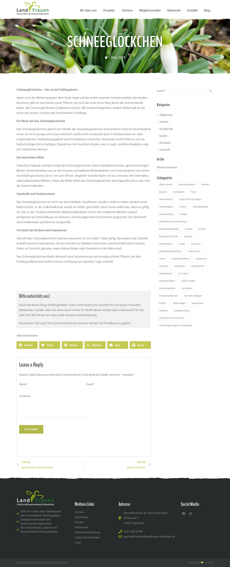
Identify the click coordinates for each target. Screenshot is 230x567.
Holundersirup (166, 214)
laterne (188, 236)
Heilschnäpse (166, 206)
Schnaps (163, 266)
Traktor (162, 303)
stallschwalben (167, 281)
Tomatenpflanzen (168, 295)
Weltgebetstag (181, 310)
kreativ (202, 229)
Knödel (188, 229)
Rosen (162, 258)
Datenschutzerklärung (87, 532)
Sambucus (201, 258)
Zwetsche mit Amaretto (171, 318)
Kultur (163, 136)
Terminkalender (167, 288)
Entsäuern (178, 192)
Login (78, 542)
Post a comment (31, 429)
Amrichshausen (187, 184)
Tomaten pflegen (193, 295)
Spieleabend (165, 273)
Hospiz (183, 214)
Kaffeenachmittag (169, 229)
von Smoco (208, 563)
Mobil (182, 243)
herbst (182, 206)
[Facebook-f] (184, 514)
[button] (27, 345)
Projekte (109, 10)
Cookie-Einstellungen (87, 537)
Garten (163, 122)
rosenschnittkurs (180, 258)
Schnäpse (179, 266)
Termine (127, 10)
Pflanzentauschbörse (170, 251)
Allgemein (166, 115)
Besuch (163, 192)
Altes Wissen (165, 184)
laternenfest (165, 243)
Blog (207, 10)
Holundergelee (200, 206)
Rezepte (165, 142)
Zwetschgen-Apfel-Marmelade (175, 325)
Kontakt (192, 10)
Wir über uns (88, 10)
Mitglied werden (150, 10)
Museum (196, 243)
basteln (205, 184)
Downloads (81, 517)
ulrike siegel (179, 303)
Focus (194, 192)
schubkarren (197, 266)
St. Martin (183, 273)
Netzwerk (173, 10)
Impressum (81, 527)
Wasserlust (197, 303)
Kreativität (166, 129)
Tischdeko (187, 288)
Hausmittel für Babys (190, 199)
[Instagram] (191, 514)
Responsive (194, 251)
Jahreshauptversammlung (173, 221)
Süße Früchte (188, 281)
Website (163, 310)
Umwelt (164, 149)
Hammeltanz (166, 199)
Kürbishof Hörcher (168, 236)
